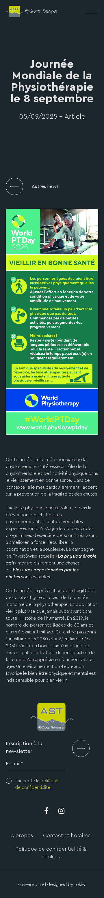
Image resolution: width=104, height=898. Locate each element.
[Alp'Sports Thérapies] (32, 10)
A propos (22, 835)
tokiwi (80, 884)
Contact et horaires (66, 835)
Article (74, 116)
